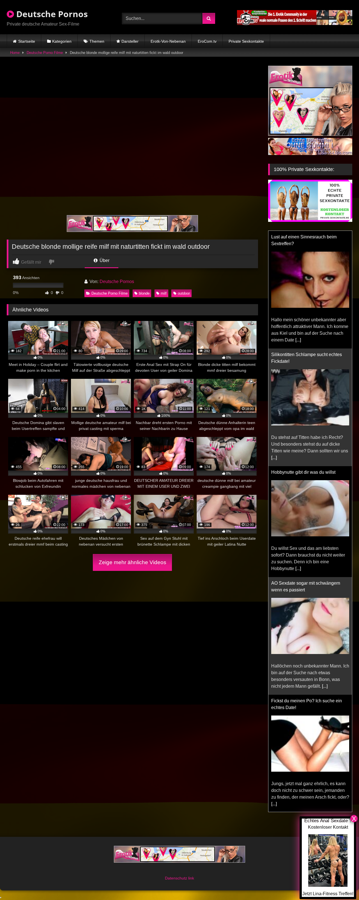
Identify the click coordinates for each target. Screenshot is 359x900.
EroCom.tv (207, 41)
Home (15, 53)
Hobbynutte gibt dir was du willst (303, 472)
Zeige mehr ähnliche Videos (132, 562)
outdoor (184, 293)
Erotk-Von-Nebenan (168, 41)
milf (164, 293)
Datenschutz (176, 878)
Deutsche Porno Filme (45, 53)
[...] (298, 340)
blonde (144, 293)
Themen (96, 41)
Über (103, 260)
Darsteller (130, 41)
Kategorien (62, 41)
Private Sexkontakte (246, 41)
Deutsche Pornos (51, 14)
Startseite (26, 41)
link (191, 878)
